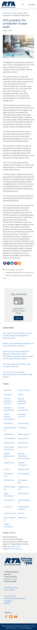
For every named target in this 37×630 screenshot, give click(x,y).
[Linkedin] (12, 263)
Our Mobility (10, 438)
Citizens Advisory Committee (9, 416)
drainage (8, 423)
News (21, 13)
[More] (19, 263)
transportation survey (23, 508)
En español (14, 587)
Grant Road (23, 423)
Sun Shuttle (9, 500)
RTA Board (23, 469)
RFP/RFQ (7, 603)
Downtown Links (22, 415)
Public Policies (9, 590)
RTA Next (9, 480)
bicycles (8, 394)
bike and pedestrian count (8, 401)
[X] (8, 263)
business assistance (23, 409)
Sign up (18, 318)
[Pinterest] (15, 263)
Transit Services (10, 596)
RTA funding (24, 473)
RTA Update (22, 481)
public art (23, 447)
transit (8, 507)
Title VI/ (7, 587)
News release (24, 434)
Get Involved (13, 13)
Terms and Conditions (25, 628)
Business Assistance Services (14, 598)
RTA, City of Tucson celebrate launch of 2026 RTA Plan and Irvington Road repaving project (17, 335)
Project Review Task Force (9, 448)
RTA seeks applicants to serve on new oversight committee (17, 365)
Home (5, 13)
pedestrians (9, 443)
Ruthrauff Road (9, 488)
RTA (6, 469)
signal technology (9, 494)
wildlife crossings (8, 525)
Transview (19, 270)
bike (20, 394)
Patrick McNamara (15, 549)
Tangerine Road (24, 501)
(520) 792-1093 (11, 579)
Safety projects (23, 488)
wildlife (22, 518)
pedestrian (23, 438)
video (21, 513)
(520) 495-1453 (14, 546)
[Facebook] (4, 263)
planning (23, 443)
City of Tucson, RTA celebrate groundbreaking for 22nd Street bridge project (17, 374)
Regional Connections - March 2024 (23, 455)
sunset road (23, 493)
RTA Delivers (10, 270)
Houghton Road (10, 429)
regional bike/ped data (9, 455)
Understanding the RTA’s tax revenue (19, 272)
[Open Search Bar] (23, 4)
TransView (8, 601)
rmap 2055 (9, 463)
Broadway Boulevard (9, 409)
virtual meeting (9, 519)
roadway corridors (22, 464)
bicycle (7, 390)
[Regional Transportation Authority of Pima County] (8, 4)
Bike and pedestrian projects (22, 401)
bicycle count (24, 390)
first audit (9, 162)
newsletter (9, 434)
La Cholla (22, 428)
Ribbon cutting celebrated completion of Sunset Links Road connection (18, 344)
